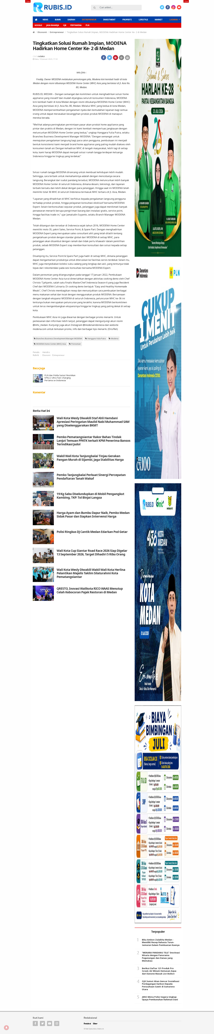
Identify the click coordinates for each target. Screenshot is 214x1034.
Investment (109, 19)
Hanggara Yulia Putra (96, 338)
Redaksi (87, 1024)
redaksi (41, 56)
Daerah (71, 19)
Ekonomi (42, 32)
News (45, 19)
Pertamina (76, 25)
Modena (114, 338)
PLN (87, 25)
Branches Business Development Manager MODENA (59, 338)
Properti (127, 19)
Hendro (46, 352)
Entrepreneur (89, 19)
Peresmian (76, 344)
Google (38, 25)
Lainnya (173, 19)
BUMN (58, 19)
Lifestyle (143, 19)
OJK (64, 25)
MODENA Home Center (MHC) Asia (51, 344)
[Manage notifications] (6, 1027)
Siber (95, 1024)
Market (158, 19)
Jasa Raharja (52, 25)
